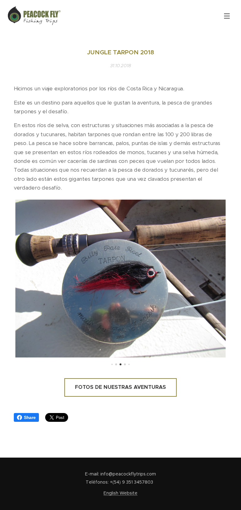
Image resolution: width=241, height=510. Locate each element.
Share (30, 417)
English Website (120, 493)
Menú (227, 15)
